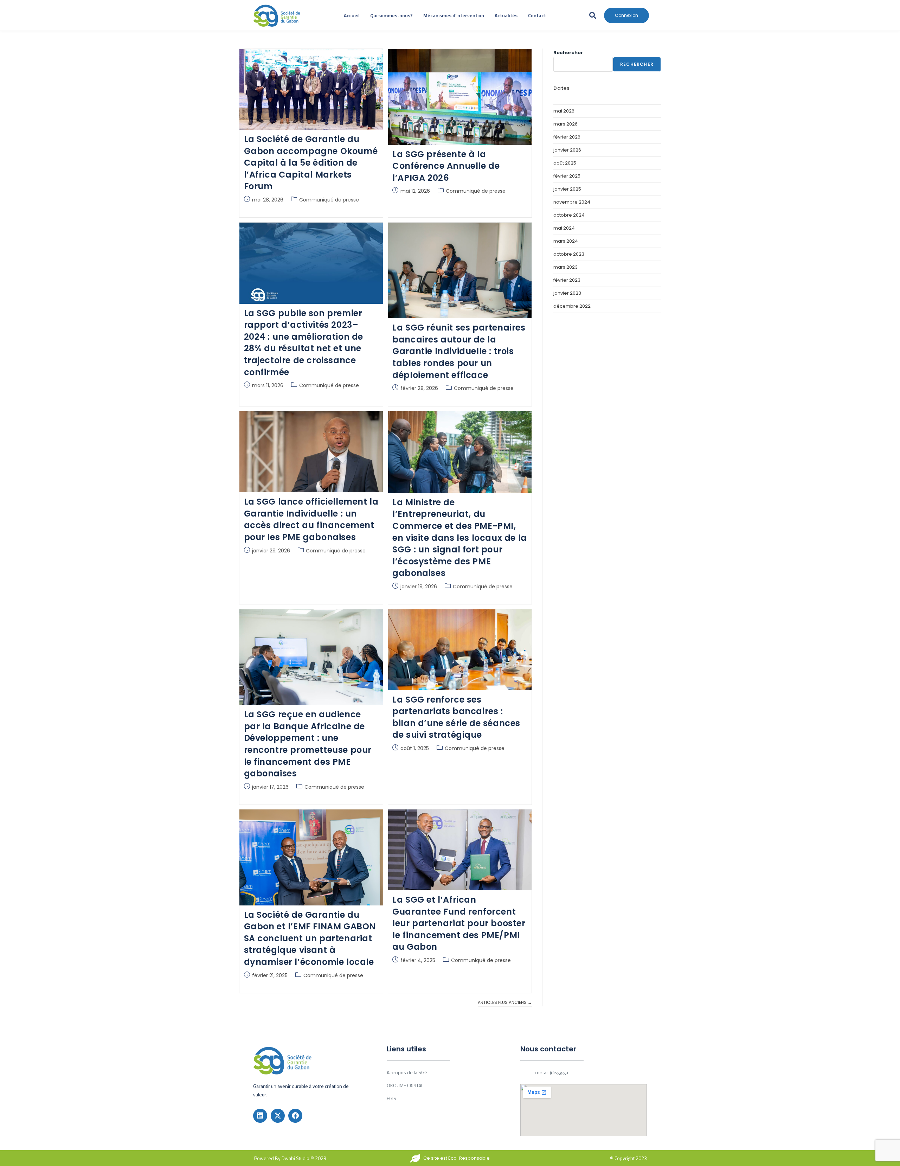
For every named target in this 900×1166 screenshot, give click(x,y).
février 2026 (566, 137)
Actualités (506, 15)
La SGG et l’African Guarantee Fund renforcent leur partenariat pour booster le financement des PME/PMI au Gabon (458, 923)
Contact (537, 15)
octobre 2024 (569, 215)
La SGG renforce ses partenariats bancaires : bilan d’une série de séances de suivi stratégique (456, 717)
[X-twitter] (278, 1116)
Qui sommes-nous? (391, 15)
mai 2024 (564, 228)
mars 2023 (565, 267)
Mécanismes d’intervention (453, 15)
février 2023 (566, 280)
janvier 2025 (567, 189)
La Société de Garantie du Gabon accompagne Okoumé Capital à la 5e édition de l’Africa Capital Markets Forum (311, 162)
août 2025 (564, 163)
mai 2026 (563, 111)
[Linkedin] (260, 1116)
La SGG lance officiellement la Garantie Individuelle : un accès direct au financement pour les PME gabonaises (311, 519)
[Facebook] (295, 1116)
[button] (592, 15)
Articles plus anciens (505, 1002)
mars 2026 (565, 124)
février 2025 (566, 176)
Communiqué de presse (329, 199)
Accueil (352, 15)
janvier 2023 (567, 293)
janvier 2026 (567, 150)
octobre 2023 (568, 254)
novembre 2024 (571, 202)
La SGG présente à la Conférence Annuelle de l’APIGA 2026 (446, 166)
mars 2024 (565, 241)
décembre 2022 (572, 306)
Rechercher (568, 52)
